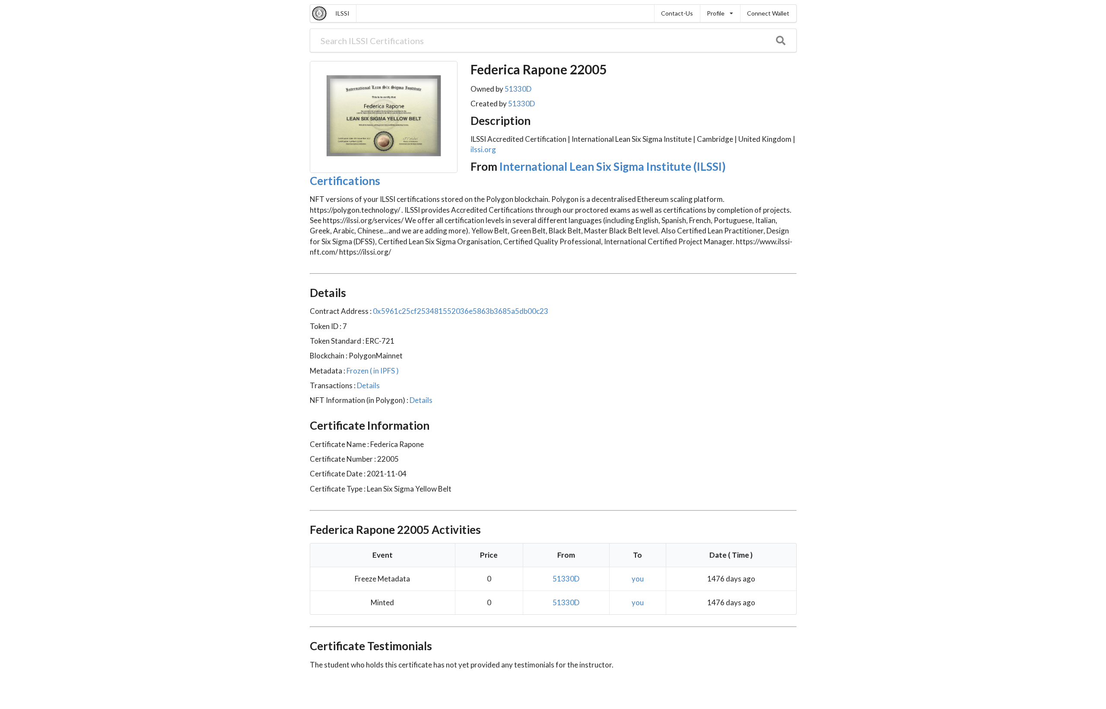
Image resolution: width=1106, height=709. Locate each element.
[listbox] (720, 13)
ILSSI (342, 13)
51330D (518, 88)
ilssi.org (483, 149)
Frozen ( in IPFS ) (372, 370)
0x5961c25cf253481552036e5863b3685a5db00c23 (460, 311)
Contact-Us (677, 13)
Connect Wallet (768, 13)
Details (368, 385)
